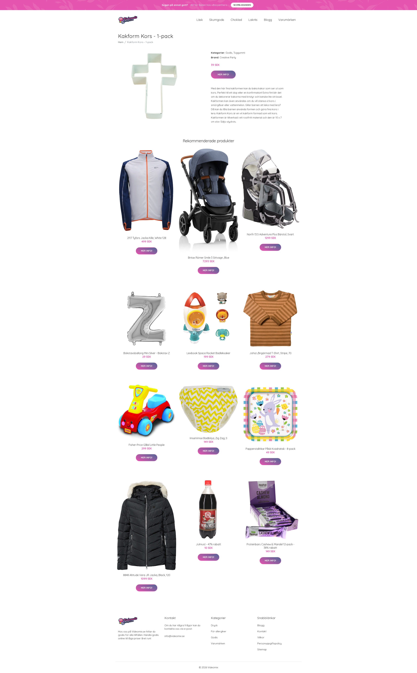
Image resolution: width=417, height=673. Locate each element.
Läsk (199, 20)
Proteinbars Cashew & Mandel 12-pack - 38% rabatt (270, 546)
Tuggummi (239, 52)
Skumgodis (216, 20)
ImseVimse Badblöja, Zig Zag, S (208, 438)
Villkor (260, 637)
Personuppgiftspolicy (269, 643)
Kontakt (261, 631)
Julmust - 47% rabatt (208, 544)
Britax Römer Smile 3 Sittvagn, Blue (208, 257)
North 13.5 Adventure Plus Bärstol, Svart (270, 234)
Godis (229, 52)
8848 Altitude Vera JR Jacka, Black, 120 (146, 575)
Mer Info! (223, 74)
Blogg (268, 20)
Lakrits (252, 20)
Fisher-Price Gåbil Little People (147, 444)
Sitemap (262, 649)
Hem (120, 42)
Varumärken (287, 20)
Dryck (214, 625)
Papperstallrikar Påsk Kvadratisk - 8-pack (270, 448)
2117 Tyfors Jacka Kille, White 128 (146, 238)
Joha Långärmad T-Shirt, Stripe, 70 (270, 353)
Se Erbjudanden (242, 5)
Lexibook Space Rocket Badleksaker (208, 353)
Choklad (236, 20)
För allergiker (218, 631)
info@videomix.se (175, 636)
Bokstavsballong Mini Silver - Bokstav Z (146, 353)
